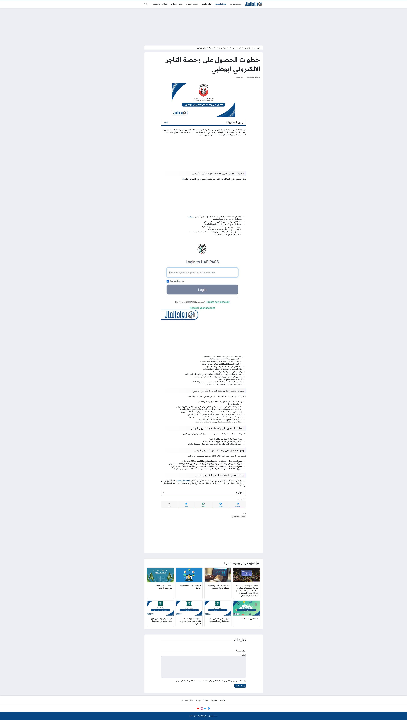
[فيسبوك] (208, 708)
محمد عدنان (250, 77)
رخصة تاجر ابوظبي (238, 516)
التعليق (243, 655)
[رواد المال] (254, 4)
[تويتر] (205, 708)
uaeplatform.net (183, 481)
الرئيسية (257, 48)
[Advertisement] (203, 25)
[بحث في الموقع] (145, 4)
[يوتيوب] (198, 708)
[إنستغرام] (201, 708)
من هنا (191, 216)
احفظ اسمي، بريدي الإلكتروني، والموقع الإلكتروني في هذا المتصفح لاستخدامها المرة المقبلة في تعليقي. (210, 681)
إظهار (166, 122)
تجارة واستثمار (245, 48)
